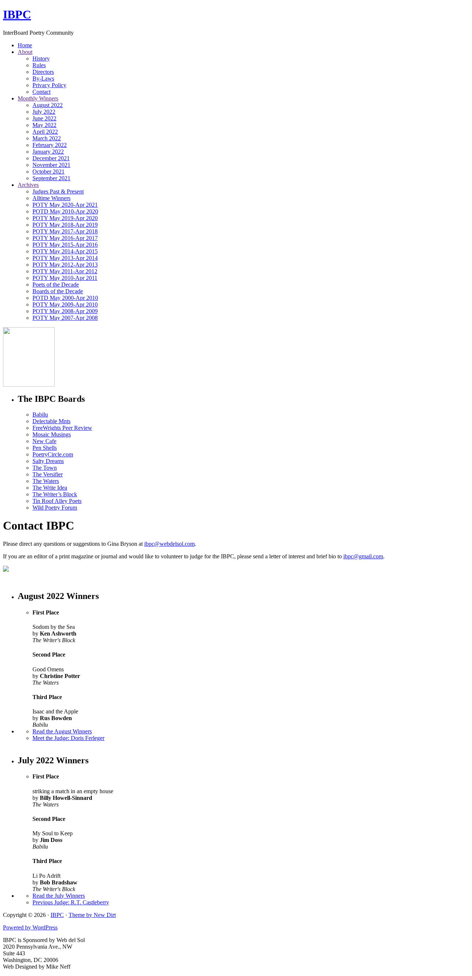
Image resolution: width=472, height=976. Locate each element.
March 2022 (46, 138)
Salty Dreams (48, 461)
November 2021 (51, 165)
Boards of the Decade (57, 291)
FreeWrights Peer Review (62, 428)
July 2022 (43, 112)
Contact (41, 92)
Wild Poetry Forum (54, 507)
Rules (39, 65)
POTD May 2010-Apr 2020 (65, 211)
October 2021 (48, 171)
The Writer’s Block (54, 494)
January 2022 (48, 151)
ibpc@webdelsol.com (169, 544)
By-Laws (43, 78)
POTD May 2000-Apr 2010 (65, 298)
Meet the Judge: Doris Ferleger (68, 738)
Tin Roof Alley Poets (56, 501)
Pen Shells (44, 448)
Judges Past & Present (58, 191)
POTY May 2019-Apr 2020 (65, 218)
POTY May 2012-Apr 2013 (65, 264)
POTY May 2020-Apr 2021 (65, 205)
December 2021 (51, 158)
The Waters (45, 481)
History (41, 58)
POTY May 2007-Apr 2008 (65, 318)
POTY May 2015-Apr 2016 (65, 245)
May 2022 (44, 125)
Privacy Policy (49, 85)
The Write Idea (49, 487)
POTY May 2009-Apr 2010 (65, 304)
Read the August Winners (62, 731)
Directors (43, 72)
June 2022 (44, 118)
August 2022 (47, 105)
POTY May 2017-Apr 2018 (65, 231)
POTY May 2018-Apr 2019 (65, 225)
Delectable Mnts (51, 421)
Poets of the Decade (55, 284)
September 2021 (51, 178)
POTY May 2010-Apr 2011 (64, 278)
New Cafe (44, 441)
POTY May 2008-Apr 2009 (65, 311)
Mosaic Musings (51, 434)
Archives (28, 185)
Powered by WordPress (30, 927)
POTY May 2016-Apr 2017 (65, 238)
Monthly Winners (38, 98)
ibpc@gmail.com (363, 556)
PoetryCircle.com (52, 454)
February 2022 (49, 145)
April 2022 (45, 132)
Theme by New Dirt (92, 915)
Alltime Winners (51, 198)
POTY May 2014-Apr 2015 (65, 251)
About (25, 52)
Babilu (40, 414)
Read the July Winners (58, 896)
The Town (44, 468)
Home (25, 45)
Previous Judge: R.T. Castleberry (70, 902)
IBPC (17, 14)
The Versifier (47, 474)
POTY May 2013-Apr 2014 (65, 258)
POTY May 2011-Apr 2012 (64, 271)
